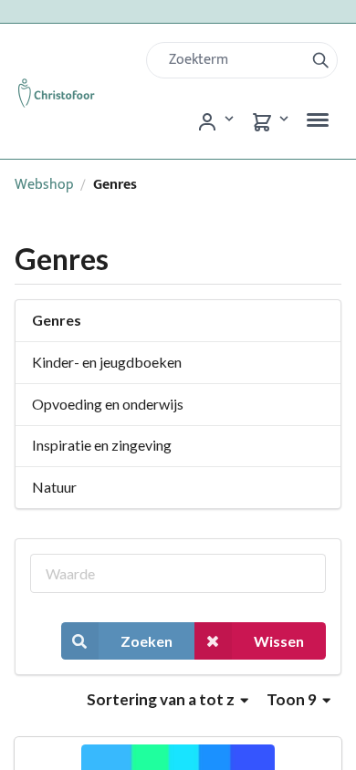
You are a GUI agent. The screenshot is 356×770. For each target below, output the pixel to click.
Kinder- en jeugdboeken (107, 361)
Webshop (44, 184)
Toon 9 (293, 699)
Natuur (54, 486)
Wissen (279, 641)
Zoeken (146, 641)
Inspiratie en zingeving (102, 444)
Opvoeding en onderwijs (107, 403)
